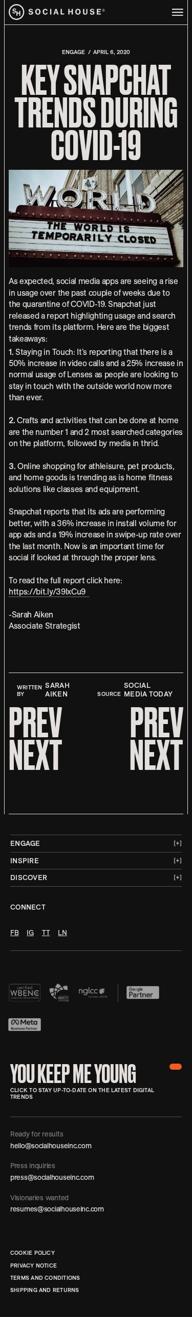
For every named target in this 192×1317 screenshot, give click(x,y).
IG (30, 932)
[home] (57, 12)
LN (62, 932)
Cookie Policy (32, 1252)
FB (14, 932)
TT (46, 932)
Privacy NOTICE (33, 1265)
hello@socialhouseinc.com (50, 1145)
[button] (175, 1067)
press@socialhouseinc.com (52, 1177)
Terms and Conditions (45, 1277)
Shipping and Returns (44, 1290)
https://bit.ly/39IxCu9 (49, 591)
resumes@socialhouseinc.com (57, 1208)
